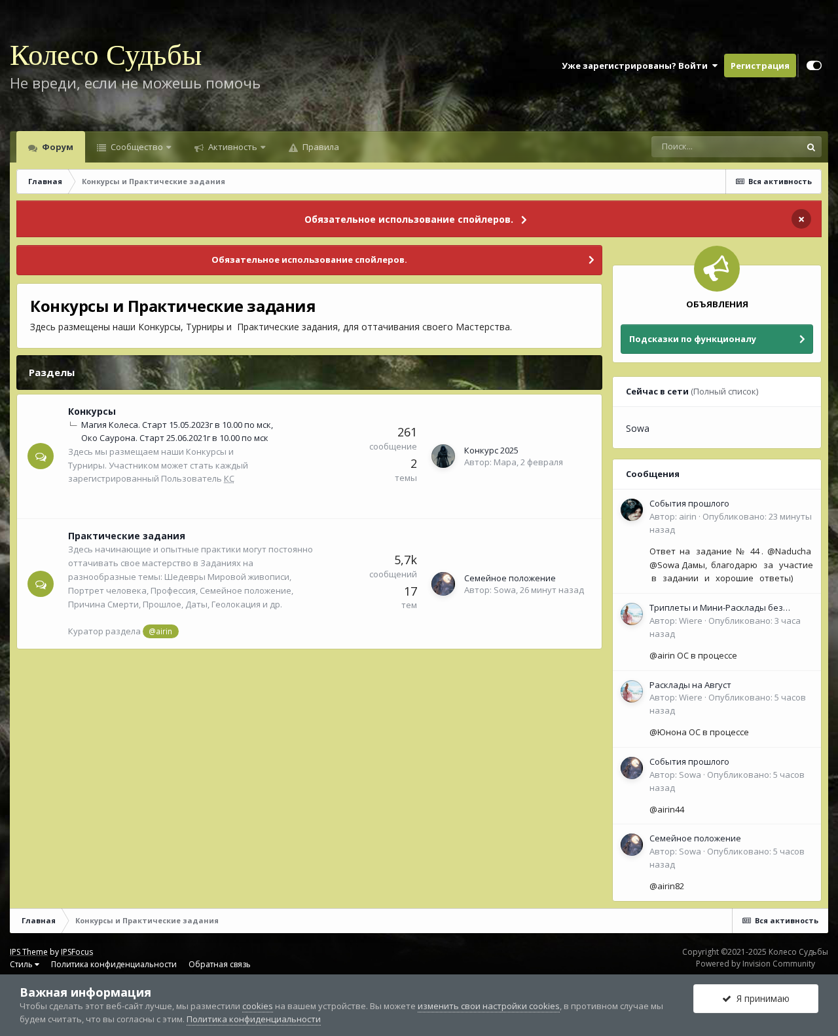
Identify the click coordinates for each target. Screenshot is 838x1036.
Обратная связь (220, 964)
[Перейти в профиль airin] (632, 510)
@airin (160, 631)
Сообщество (136, 147)
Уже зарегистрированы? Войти (637, 65)
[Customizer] (814, 65)
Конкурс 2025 (491, 450)
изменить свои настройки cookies (489, 1006)
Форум (56, 147)
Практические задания (126, 535)
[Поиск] (811, 146)
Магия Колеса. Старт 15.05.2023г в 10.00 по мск (176, 425)
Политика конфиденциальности (114, 964)
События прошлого (689, 503)
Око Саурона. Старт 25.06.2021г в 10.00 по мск (174, 438)
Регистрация (760, 65)
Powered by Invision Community (755, 963)
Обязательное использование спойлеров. (408, 219)
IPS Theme (29, 951)
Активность (231, 147)
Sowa (505, 590)
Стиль (22, 964)
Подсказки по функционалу (692, 339)
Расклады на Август (690, 685)
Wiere (690, 620)
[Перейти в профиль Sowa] (443, 584)
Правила (320, 147)
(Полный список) (724, 391)
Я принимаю (760, 998)
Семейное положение (510, 578)
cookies (257, 1006)
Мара (505, 462)
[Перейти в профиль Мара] (443, 456)
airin (688, 516)
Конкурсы (92, 411)
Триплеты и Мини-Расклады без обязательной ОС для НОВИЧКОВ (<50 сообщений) (728, 608)
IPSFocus (77, 951)
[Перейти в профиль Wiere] (632, 614)
